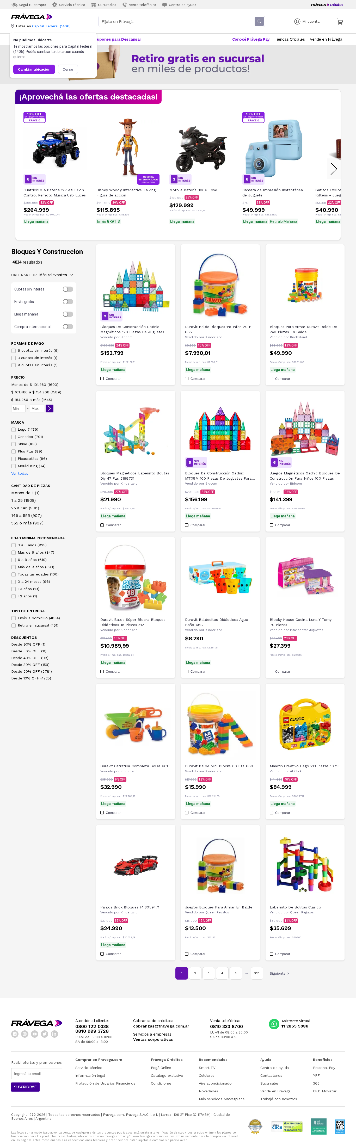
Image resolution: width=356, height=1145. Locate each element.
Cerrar (68, 69)
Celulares (206, 1075)
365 (316, 1083)
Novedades (208, 1091)
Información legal (90, 1075)
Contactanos (271, 1075)
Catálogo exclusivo (167, 1075)
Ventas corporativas (153, 1040)
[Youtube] (34, 1034)
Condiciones (161, 1083)
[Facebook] (15, 1034)
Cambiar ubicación (34, 69)
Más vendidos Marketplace (221, 1099)
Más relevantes (53, 275)
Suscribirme (25, 1087)
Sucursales (269, 1083)
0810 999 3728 (92, 1031)
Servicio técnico (88, 1068)
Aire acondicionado (215, 1083)
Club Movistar (324, 1091)
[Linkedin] (54, 1034)
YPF (316, 1075)
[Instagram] (24, 1034)
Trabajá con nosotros (278, 1099)
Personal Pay (324, 1068)
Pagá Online (161, 1068)
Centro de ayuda (274, 1068)
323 (257, 973)
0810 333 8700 (226, 1026)
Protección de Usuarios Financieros (105, 1083)
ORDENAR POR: (24, 275)
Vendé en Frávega (275, 1091)
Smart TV (207, 1068)
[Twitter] (44, 1034)
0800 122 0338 (92, 1026)
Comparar (113, 379)
